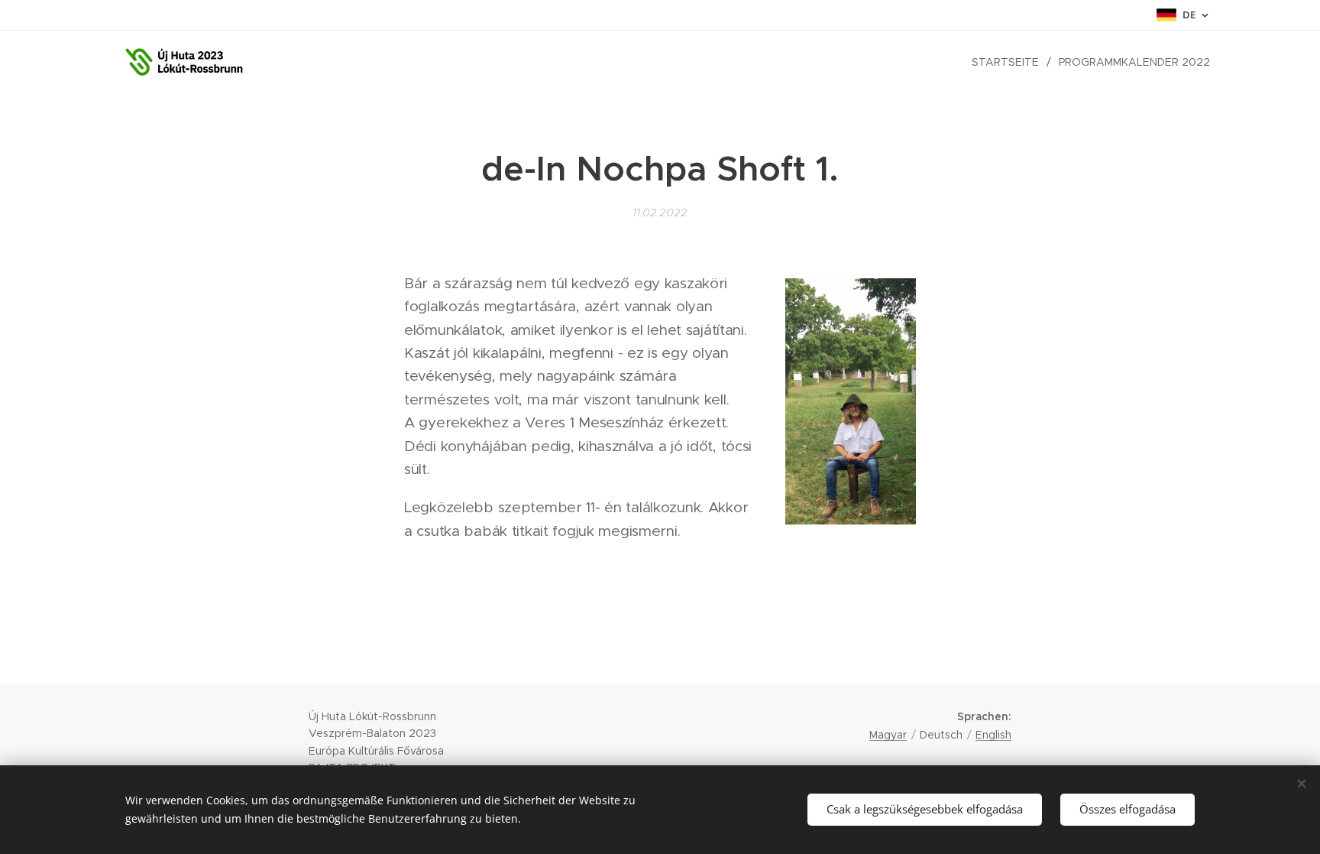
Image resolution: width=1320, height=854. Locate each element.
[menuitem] (1009, 62)
